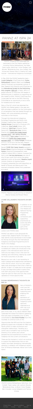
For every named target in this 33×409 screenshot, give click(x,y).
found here (26, 144)
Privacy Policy (7, 405)
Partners (26, 406)
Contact (13, 406)
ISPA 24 (14, 90)
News (19, 406)
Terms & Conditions (19, 405)
